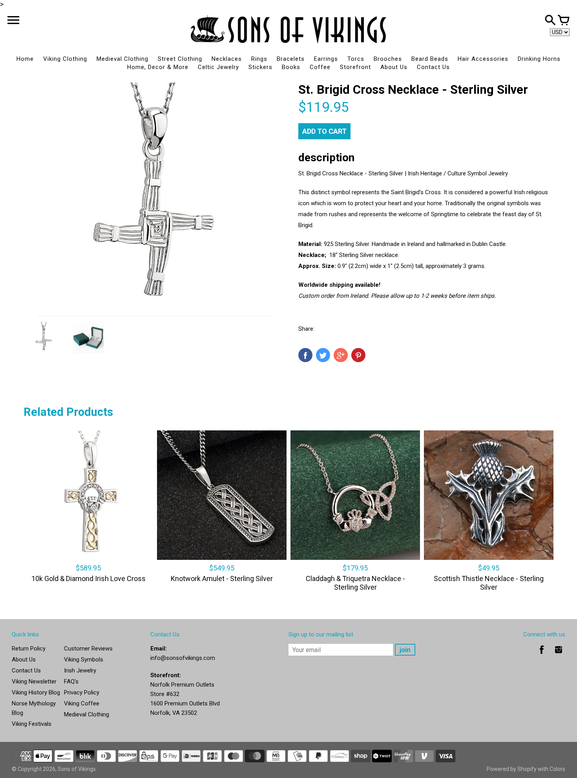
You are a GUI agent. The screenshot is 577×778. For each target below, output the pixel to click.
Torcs (355, 58)
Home (25, 58)
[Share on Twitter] (323, 355)
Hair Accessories (483, 58)
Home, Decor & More (157, 67)
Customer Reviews (88, 648)
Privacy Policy (81, 692)
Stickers (260, 67)
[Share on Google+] (341, 355)
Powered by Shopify (512, 769)
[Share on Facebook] (305, 355)
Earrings (326, 58)
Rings (259, 58)
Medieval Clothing (122, 58)
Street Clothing (180, 58)
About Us (393, 67)
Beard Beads (429, 58)
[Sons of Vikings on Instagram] (558, 655)
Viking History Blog (36, 692)
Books (291, 67)
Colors (557, 769)
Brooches (388, 58)
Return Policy (29, 648)
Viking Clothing (65, 58)
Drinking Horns (539, 58)
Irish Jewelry (80, 670)
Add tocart (324, 131)
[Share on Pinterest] (358, 355)
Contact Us (433, 67)
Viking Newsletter (34, 681)
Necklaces (227, 58)
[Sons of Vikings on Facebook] (541, 655)
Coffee (320, 67)
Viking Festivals (31, 723)
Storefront (355, 67)
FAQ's (71, 681)
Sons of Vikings (77, 769)
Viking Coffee (81, 703)
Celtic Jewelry (218, 67)
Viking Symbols (83, 659)
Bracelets (291, 58)
